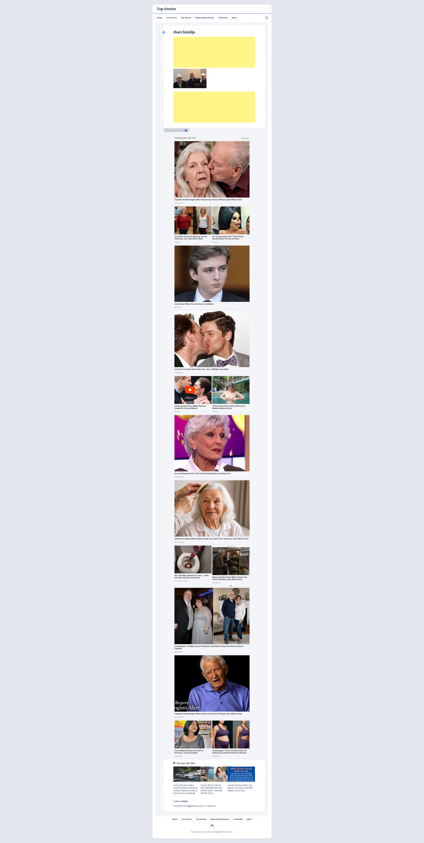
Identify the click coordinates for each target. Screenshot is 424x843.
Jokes (234, 18)
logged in (191, 806)
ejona (181, 130)
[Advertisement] (214, 52)
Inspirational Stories (204, 18)
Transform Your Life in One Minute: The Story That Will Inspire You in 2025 (240, 788)
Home (159, 18)
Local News (171, 18)
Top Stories (166, 9)
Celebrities (223, 18)
